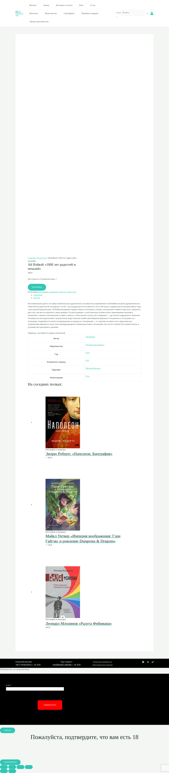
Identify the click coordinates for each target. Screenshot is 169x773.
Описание (37, 295)
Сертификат (69, 13)
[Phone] (152, 662)
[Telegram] (143, 662)
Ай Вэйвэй (90, 337)
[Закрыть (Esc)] (4, 767)
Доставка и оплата (64, 5)
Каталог (32, 5)
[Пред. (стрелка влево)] (4, 771)
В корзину (37, 287)
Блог (81, 5)
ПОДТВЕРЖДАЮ (10, 762)
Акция (46, 5)
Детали (36, 298)
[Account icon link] (151, 13)
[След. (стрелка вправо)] (12, 771)
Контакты (33, 13)
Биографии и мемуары (48, 292)
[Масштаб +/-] (29, 767)
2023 (88, 352)
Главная (31, 258)
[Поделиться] (12, 767)
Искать (118, 13)
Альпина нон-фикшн (95, 345)
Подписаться (50, 705)
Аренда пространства (39, 21)
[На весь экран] (20, 767)
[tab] (87, 295)
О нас (92, 5)
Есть (88, 376)
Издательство (51, 13)
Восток (63, 292)
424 (87, 360)
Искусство (41, 258)
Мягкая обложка (93, 368)
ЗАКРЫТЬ (7, 730)
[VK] (148, 662)
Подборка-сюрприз (90, 13)
